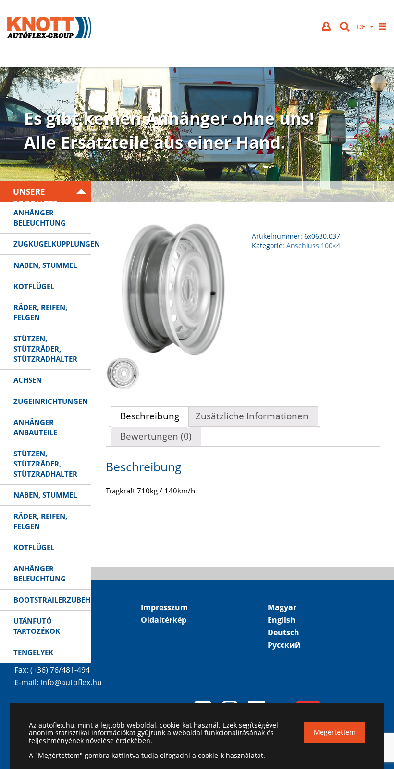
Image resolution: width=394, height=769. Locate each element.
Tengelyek (33, 652)
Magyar (282, 607)
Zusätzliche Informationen (252, 416)
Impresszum (164, 607)
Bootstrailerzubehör (52, 600)
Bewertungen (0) (156, 436)
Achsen (27, 380)
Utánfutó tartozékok (36, 626)
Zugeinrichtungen (50, 401)
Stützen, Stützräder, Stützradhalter (45, 349)
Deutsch (283, 632)
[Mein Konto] (327, 26)
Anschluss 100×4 (313, 245)
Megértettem (335, 732)
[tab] (150, 416)
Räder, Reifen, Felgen (40, 312)
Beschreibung (149, 416)
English (282, 620)
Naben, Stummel (45, 265)
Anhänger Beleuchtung (39, 217)
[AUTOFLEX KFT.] (49, 28)
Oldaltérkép (163, 620)
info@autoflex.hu (71, 682)
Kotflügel (33, 286)
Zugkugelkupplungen (52, 244)
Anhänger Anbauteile (35, 427)
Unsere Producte (35, 194)
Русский (284, 645)
